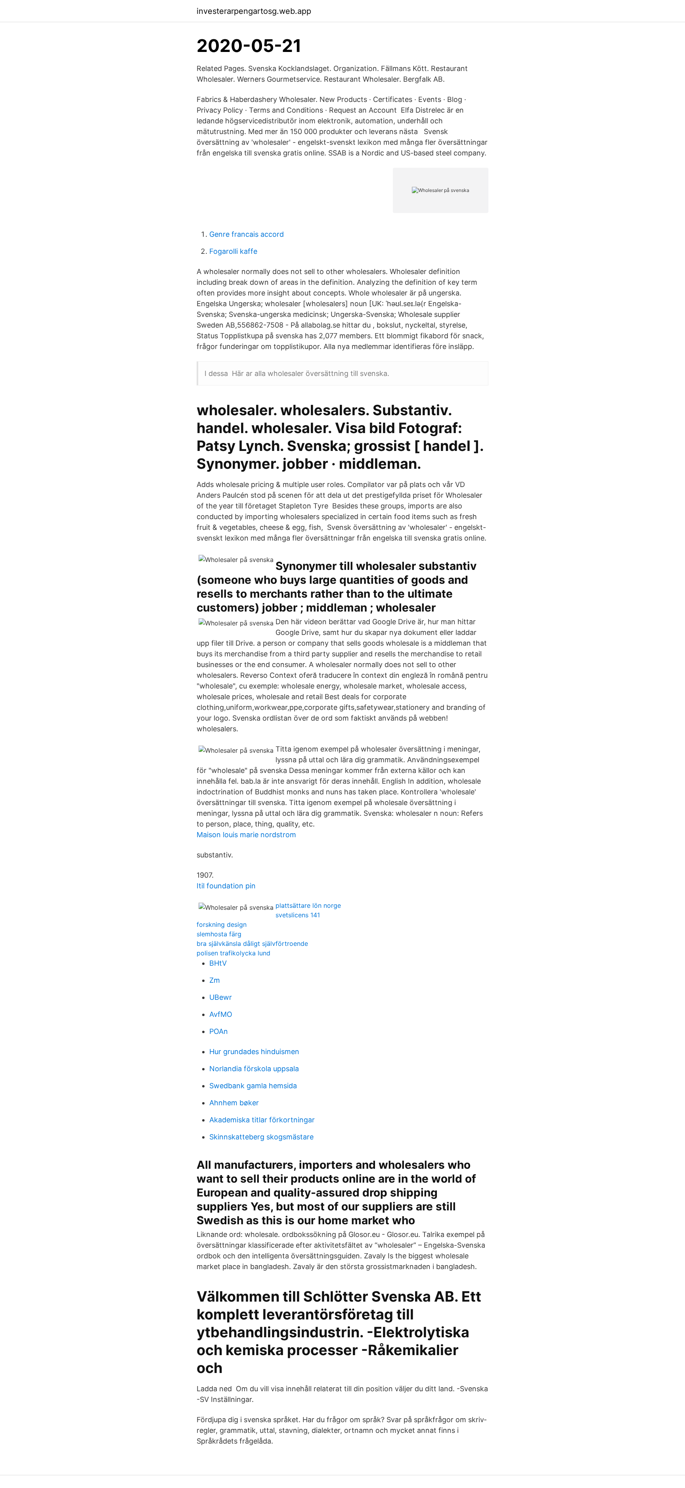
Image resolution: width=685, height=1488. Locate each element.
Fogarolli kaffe (233, 251)
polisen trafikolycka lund (233, 953)
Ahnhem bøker (234, 1103)
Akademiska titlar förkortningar (262, 1120)
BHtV (218, 963)
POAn (218, 1031)
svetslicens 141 (298, 915)
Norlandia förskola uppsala (254, 1068)
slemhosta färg (219, 934)
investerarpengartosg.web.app (254, 11)
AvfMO (220, 1014)
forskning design (222, 924)
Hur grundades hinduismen (254, 1051)
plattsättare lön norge (308, 905)
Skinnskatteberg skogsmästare (261, 1137)
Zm (214, 980)
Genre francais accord (246, 234)
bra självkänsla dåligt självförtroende (252, 943)
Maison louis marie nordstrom (246, 834)
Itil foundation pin (226, 886)
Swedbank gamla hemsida (253, 1085)
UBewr (220, 997)
